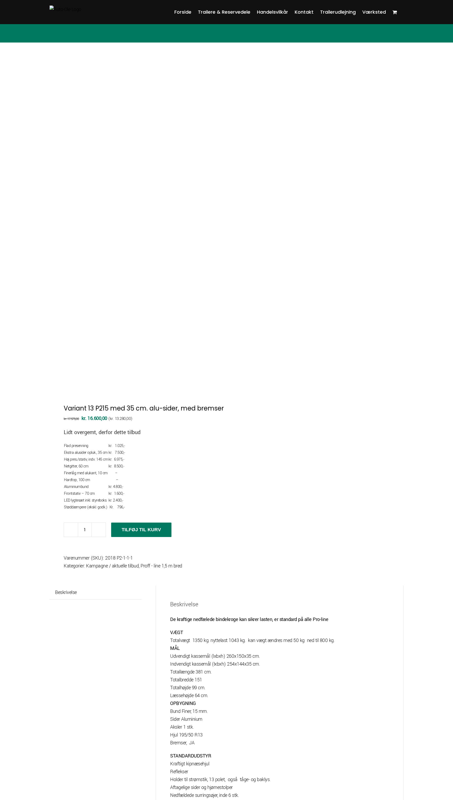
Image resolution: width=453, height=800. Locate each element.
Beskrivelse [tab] (66, 592)
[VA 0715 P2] (134, 220)
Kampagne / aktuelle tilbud (112, 565)
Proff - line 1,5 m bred (161, 565)
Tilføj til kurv (141, 529)
